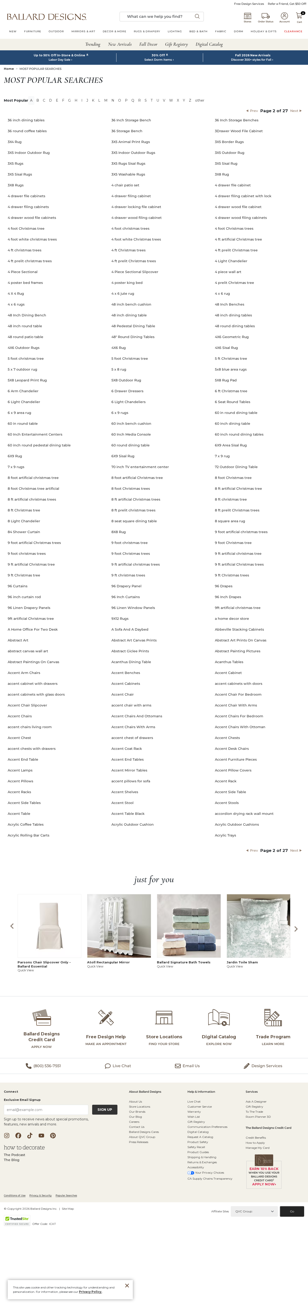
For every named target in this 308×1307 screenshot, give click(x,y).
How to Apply (255, 1142)
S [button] (146, 100)
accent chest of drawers (132, 738)
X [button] (178, 100)
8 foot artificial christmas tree (33, 478)
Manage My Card (258, 1148)
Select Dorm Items (158, 59)
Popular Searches (66, 1195)
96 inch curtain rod (24, 597)
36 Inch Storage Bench (131, 120)
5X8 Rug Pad (226, 380)
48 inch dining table (129, 315)
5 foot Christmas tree (129, 358)
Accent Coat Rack (126, 748)
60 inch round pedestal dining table (39, 445)
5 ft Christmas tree (231, 358)
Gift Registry (196, 1122)
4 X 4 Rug (16, 293)
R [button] (139, 100)
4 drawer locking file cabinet (136, 207)
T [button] (152, 100)
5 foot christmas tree (26, 358)
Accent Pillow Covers (233, 770)
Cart (299, 22)
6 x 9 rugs (119, 413)
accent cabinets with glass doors (36, 694)
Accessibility (195, 1167)
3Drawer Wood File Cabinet (239, 131)
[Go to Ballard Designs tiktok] (30, 1135)
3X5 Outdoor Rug (229, 152)
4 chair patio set (125, 185)
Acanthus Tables (229, 662)
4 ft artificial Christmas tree (238, 239)
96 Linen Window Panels (133, 608)
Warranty (194, 1111)
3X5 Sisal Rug (226, 163)
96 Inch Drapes (228, 597)
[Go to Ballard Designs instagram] (7, 1135)
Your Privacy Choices (209, 1172)
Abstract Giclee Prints (130, 651)
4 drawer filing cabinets (28, 207)
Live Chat (194, 1101)
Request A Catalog (200, 1137)
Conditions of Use (15, 1195)
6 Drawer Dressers (127, 391)
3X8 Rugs (16, 185)
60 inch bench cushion (131, 423)
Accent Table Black (128, 813)
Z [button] (190, 100)
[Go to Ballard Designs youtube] (41, 1135)
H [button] (76, 100)
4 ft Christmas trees (128, 250)
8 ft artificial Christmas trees (135, 499)
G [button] (69, 100)
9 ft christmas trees (128, 575)
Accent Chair (122, 694)
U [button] (157, 100)
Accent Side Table (230, 792)
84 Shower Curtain (24, 532)
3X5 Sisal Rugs (20, 174)
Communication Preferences (207, 1127)
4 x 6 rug (222, 293)
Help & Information (201, 1091)
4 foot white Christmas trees (136, 239)
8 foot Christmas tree (233, 478)
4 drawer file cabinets (26, 196)
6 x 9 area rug (19, 413)
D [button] (50, 100)
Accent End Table (23, 759)
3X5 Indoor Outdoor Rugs (133, 152)
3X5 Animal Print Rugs (130, 142)
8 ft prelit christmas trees (133, 510)
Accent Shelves (124, 792)
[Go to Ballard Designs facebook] (18, 1135)
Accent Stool (122, 803)
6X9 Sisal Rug (123, 456)
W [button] (171, 100)
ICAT (52, 1224)
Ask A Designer (256, 1101)
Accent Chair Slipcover (27, 705)
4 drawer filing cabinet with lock (243, 196)
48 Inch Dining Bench (27, 315)
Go (292, 1211)
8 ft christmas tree (231, 499)
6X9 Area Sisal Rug (231, 445)
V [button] (164, 100)
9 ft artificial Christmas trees (239, 564)
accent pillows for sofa (130, 781)
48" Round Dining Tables (132, 337)
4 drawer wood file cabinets (32, 218)
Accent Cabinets (125, 683)
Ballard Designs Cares (144, 1132)
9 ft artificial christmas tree (238, 553)
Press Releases (138, 1142)
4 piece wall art (228, 272)
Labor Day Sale (59, 59)
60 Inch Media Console (131, 434)
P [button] (126, 100)
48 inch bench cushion (131, 304)
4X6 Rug (118, 348)
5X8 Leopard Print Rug (27, 380)
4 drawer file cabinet (233, 185)
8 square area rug (230, 521)
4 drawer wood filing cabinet (136, 218)
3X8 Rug (222, 174)
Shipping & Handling (201, 1157)
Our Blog (135, 1116)
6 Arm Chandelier (23, 391)
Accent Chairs (20, 716)
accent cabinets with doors (238, 683)
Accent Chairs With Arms (133, 727)
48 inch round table (25, 326)
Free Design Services (249, 3)
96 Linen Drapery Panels (29, 608)
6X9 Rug (15, 456)
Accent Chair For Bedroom (238, 694)
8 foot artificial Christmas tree (137, 478)
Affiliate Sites (220, 1211)
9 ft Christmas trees (232, 575)
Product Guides (198, 1152)
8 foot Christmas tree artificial (33, 488)
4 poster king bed (127, 283)
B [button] (37, 100)
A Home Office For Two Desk (33, 629)
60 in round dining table (236, 413)
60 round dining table (130, 445)
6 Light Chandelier (24, 402)
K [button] (93, 100)
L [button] (99, 100)
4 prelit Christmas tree (234, 283)
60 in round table (23, 423)
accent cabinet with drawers (33, 683)
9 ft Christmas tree (24, 575)
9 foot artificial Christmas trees (34, 543)
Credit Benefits (256, 1137)
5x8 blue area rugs (231, 369)
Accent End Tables (127, 759)
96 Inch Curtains (125, 597)
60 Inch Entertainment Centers (35, 434)
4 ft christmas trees (24, 250)
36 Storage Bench (126, 131)
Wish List (193, 1116)
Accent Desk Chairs (232, 748)
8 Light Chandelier (24, 521)
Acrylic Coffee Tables (26, 824)
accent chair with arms (131, 705)
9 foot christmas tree (129, 543)
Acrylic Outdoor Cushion (132, 824)
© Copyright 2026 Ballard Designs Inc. (30, 1208)
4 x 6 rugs (16, 304)
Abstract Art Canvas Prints (134, 640)
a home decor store (232, 618)
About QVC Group (142, 1137)
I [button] (82, 100)
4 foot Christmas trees (234, 228)
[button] (47, 16)
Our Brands (137, 1111)
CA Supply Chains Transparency (209, 1178)
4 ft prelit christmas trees (30, 261)
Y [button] (184, 100)
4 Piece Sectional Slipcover (134, 272)
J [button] (87, 100)
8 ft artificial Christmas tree (238, 488)
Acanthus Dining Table (131, 662)
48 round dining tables (235, 326)
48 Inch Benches (229, 304)
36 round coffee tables (27, 131)
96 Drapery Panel (126, 586)
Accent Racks (19, 792)
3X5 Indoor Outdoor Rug (29, 152)
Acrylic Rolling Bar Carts (28, 835)
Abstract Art (18, 640)
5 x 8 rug (118, 369)
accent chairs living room (30, 727)
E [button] (57, 100)
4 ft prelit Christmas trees (133, 261)
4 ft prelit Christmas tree (236, 250)
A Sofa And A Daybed (129, 629)
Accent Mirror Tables (129, 770)
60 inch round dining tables (239, 434)
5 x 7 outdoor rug (22, 369)
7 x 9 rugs (16, 467)
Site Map (68, 1208)
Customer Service (199, 1106)
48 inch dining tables (233, 315)
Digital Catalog (198, 1132)
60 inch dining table (232, 423)
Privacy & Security (40, 1195)
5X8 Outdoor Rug (126, 380)
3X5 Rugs (15, 163)
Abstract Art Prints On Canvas (240, 640)
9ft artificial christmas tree (238, 608)
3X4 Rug (15, 142)
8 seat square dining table (134, 521)
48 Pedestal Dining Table (133, 326)
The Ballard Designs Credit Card (268, 1128)
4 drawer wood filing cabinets (241, 218)
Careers (134, 1122)
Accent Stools (227, 803)
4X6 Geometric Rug (232, 337)
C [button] (44, 100)
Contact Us (136, 1127)
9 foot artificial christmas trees (241, 532)
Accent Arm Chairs (24, 673)
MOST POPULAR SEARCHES (40, 69)
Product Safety (197, 1142)
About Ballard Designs (145, 1091)
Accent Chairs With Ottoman (240, 727)
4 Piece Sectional (23, 272)
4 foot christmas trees (130, 228)
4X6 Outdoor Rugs (23, 348)
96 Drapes (223, 586)
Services (252, 1091)
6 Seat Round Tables (232, 402)
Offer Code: (40, 1224)
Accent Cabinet (228, 673)
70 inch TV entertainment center (140, 467)
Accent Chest (19, 738)
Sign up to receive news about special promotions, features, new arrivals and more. (46, 1121)
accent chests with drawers (32, 748)
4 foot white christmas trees (32, 239)
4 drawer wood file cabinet (238, 207)
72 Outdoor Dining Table (236, 467)
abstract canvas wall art (28, 651)
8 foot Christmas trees (130, 488)
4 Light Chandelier (231, 261)
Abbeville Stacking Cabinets (239, 629)
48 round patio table (25, 337)
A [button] (31, 100)
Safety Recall (196, 1147)
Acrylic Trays (225, 835)
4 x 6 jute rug (122, 293)
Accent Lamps (20, 770)
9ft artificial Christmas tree (31, 618)
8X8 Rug (118, 532)
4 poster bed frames (25, 283)
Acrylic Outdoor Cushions (237, 824)
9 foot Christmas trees (130, 553)
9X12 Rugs (119, 618)
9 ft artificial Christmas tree (31, 564)
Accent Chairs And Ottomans (136, 716)
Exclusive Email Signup (22, 1100)
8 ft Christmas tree (24, 510)
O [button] (119, 100)
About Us (135, 1101)
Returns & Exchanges (202, 1162)
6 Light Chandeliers (128, 402)
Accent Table (19, 813)
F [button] (63, 100)
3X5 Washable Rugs (128, 174)
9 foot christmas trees (27, 553)
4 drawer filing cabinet (131, 196)
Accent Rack (226, 781)
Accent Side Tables (24, 803)
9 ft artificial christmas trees (135, 564)
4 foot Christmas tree (26, 228)
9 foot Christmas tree (233, 543)
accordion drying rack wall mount (244, 813)
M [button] (106, 100)
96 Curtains (17, 586)
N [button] (112, 100)
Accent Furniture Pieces (236, 759)
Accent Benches (125, 673)
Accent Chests (227, 738)
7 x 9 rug (222, 456)
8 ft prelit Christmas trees (237, 510)
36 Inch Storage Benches (236, 120)
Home (9, 69)
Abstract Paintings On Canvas (33, 662)
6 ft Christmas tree (231, 391)
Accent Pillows (20, 781)
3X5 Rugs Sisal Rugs (128, 163)
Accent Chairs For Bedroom (239, 716)
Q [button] (132, 100)
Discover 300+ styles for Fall (251, 59)
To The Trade (254, 1111)
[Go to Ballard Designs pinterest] (53, 1135)
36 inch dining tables (26, 120)
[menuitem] (13, 32)
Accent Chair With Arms (236, 705)
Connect (11, 1091)
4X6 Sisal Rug (226, 348)
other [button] (199, 100)
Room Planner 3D (258, 1116)
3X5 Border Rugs (229, 142)
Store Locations (139, 1106)
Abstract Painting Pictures (237, 651)
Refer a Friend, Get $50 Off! (287, 3)
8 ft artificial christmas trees (32, 499)
